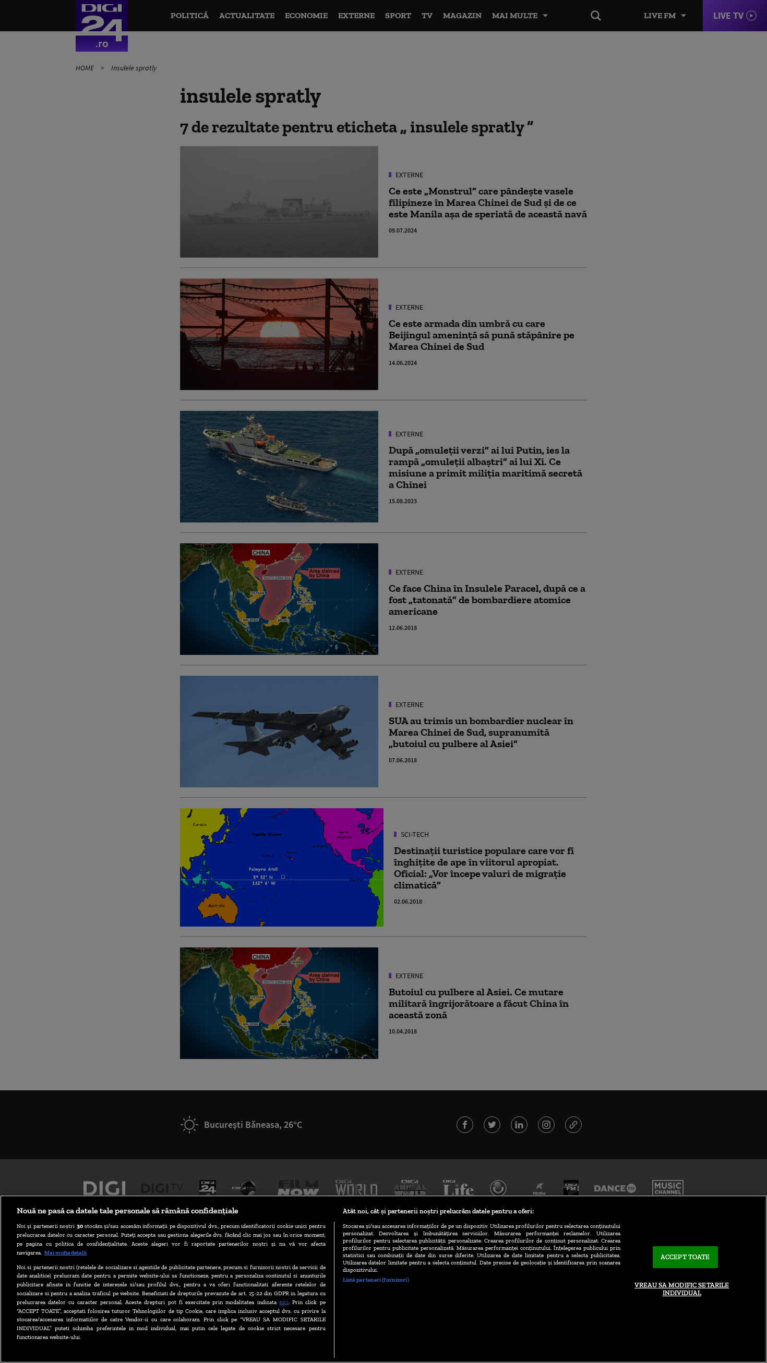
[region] (383, 1279)
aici (284, 1302)
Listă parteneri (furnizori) (376, 1279)
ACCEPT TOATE (685, 1257)
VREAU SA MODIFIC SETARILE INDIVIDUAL (681, 1289)
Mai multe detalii (65, 1252)
